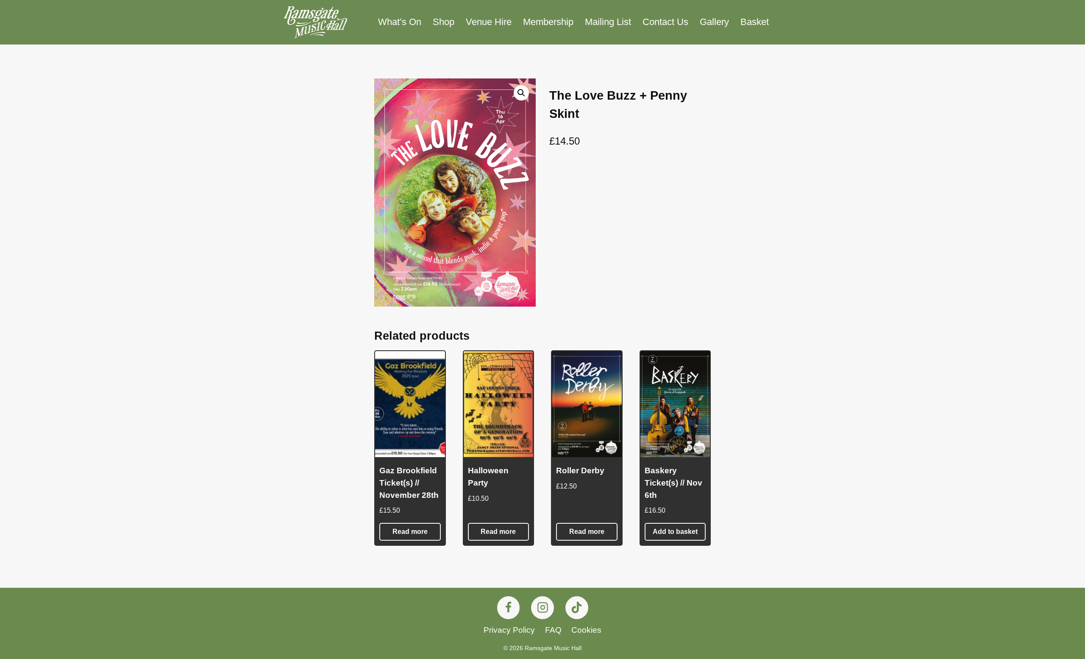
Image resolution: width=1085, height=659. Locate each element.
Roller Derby (580, 470)
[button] (521, 93)
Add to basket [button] (675, 531)
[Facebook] (508, 607)
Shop (443, 22)
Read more (410, 531)
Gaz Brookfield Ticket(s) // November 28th (409, 483)
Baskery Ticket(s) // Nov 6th (673, 483)
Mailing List (608, 22)
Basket (754, 22)
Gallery (714, 22)
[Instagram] (542, 607)
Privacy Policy (509, 629)
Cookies (586, 629)
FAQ (553, 629)
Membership (548, 22)
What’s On (399, 22)
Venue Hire (489, 22)
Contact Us (665, 22)
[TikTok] (576, 607)
